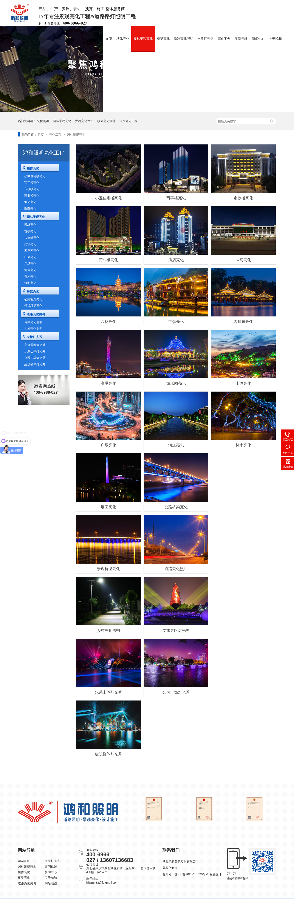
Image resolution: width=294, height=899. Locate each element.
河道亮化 (176, 445)
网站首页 (24, 861)
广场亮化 (108, 445)
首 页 (108, 38)
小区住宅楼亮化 (108, 197)
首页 (41, 134)
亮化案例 (224, 38)
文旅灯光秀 (205, 38)
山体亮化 (243, 383)
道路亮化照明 (183, 38)
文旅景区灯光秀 (176, 630)
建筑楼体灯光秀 (108, 753)
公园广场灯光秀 (176, 692)
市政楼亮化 (243, 197)
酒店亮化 (176, 259)
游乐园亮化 (176, 383)
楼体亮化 (122, 38)
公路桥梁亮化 (176, 506)
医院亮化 (243, 259)
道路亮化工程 (128, 121)
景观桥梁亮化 (108, 568)
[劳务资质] (254, 809)
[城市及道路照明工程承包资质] (153, 809)
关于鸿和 (275, 38)
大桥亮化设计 (84, 121)
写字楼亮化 (176, 197)
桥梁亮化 (163, 38)
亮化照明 (43, 121)
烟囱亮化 (108, 506)
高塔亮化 (108, 383)
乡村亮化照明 (108, 630)
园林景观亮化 (143, 38)
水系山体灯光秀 (108, 692)
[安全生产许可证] (204, 809)
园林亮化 (108, 321)
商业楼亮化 (108, 259)
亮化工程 (55, 134)
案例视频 (241, 38)
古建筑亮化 (243, 321)
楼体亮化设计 (106, 121)
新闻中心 (258, 38)
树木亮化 (243, 445)
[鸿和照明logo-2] (68, 812)
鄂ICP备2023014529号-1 (192, 874)
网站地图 (51, 883)
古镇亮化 (176, 321)
